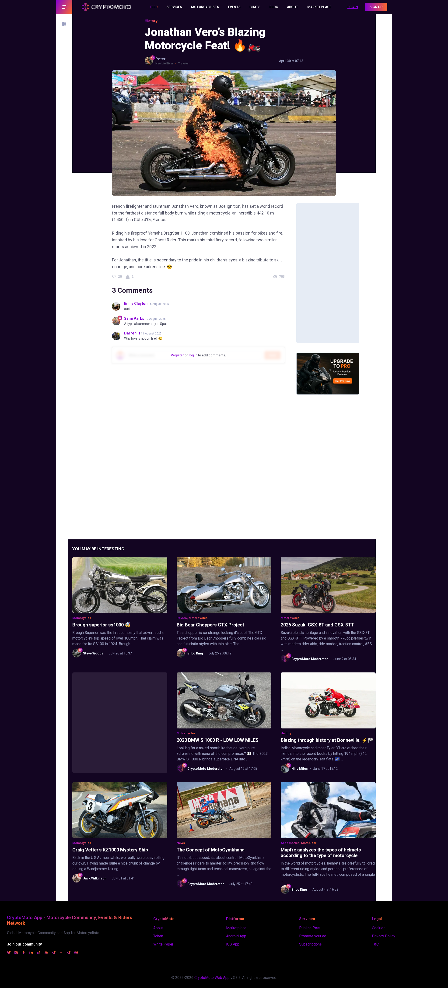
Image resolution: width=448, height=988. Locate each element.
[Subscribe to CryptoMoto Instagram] (16, 953)
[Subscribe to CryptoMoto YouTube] (46, 953)
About (292, 7)
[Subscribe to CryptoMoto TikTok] (39, 953)
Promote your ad (312, 936)
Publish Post (309, 928)
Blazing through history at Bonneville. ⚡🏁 (327, 740)
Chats (254, 7)
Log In (352, 7)
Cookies (378, 928)
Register (177, 355)
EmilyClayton (135, 303)
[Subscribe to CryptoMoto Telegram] (54, 953)
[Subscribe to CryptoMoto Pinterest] (76, 953)
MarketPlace (319, 7)
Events (234, 7)
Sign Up (376, 7)
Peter (160, 59)
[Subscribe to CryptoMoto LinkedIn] (31, 953)
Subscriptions (310, 944)
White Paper (163, 944)
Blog (274, 7)
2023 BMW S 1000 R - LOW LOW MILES (218, 740)
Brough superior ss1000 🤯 (101, 625)
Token (158, 936)
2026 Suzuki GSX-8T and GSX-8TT (317, 625)
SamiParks (134, 318)
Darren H (132, 333)
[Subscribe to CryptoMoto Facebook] (24, 953)
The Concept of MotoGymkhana (211, 850)
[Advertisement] (327, 273)
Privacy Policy (383, 936)
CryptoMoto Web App (212, 977)
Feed (154, 7)
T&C (375, 944)
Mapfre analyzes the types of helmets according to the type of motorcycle (321, 852)
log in (193, 355)
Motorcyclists (205, 7)
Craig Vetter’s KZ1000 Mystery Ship (110, 850)
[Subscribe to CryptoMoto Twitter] (9, 953)
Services (174, 7)
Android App (236, 936)
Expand (64, 7)
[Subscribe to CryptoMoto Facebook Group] (61, 953)
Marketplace (236, 928)
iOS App (232, 944)
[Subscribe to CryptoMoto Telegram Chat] (68, 953)
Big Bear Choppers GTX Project (210, 625)
